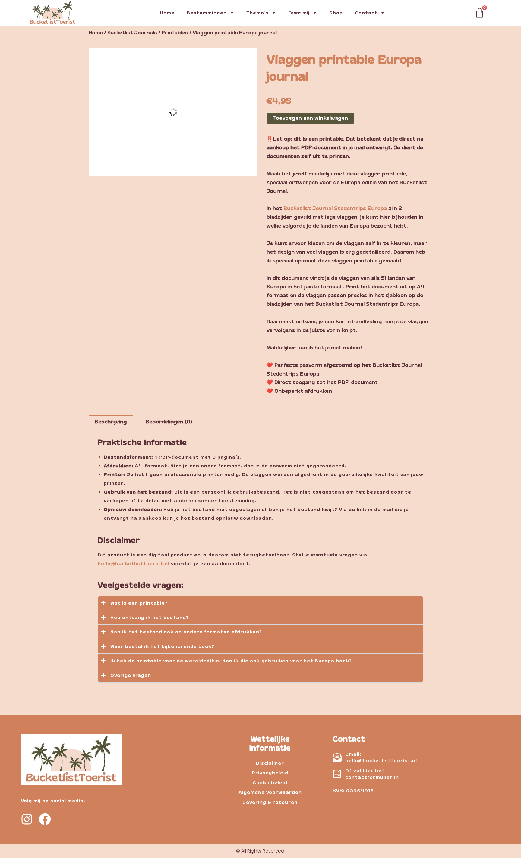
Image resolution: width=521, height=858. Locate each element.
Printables (175, 33)
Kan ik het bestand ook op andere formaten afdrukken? (186, 631)
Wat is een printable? (139, 603)
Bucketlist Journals (132, 33)
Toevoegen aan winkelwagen (310, 118)
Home (167, 12)
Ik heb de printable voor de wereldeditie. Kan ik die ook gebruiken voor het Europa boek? (231, 660)
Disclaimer (270, 763)
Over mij (299, 12)
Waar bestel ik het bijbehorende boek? (162, 646)
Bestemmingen (207, 12)
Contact (366, 12)
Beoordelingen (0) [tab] (169, 422)
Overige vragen (130, 675)
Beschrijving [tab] (111, 422)
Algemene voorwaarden (270, 792)
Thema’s (257, 12)
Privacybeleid (270, 772)
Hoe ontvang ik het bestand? (149, 617)
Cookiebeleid (270, 782)
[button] (260, 603)
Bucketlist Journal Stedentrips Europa (335, 208)
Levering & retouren (270, 802)
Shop (336, 12)
